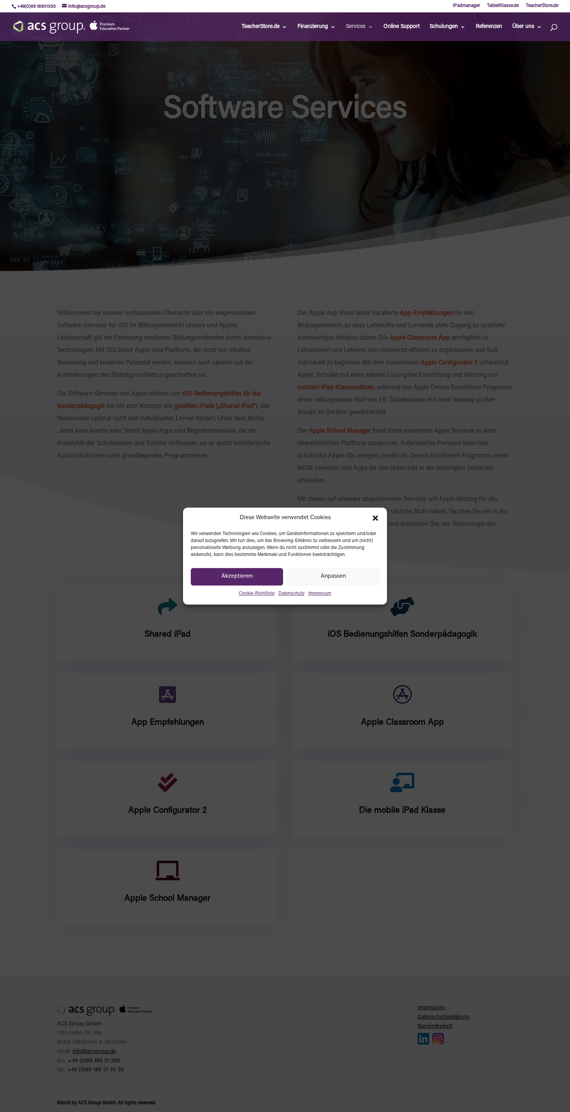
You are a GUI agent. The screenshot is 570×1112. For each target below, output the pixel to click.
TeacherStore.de (542, 5)
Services (356, 26)
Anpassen (333, 577)
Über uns (523, 26)
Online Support (401, 26)
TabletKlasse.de (503, 5)
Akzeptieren (236, 577)
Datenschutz (291, 593)
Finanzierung (312, 26)
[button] (375, 518)
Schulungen (444, 26)
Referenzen (489, 26)
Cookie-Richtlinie (257, 593)
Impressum (319, 593)
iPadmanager (466, 5)
